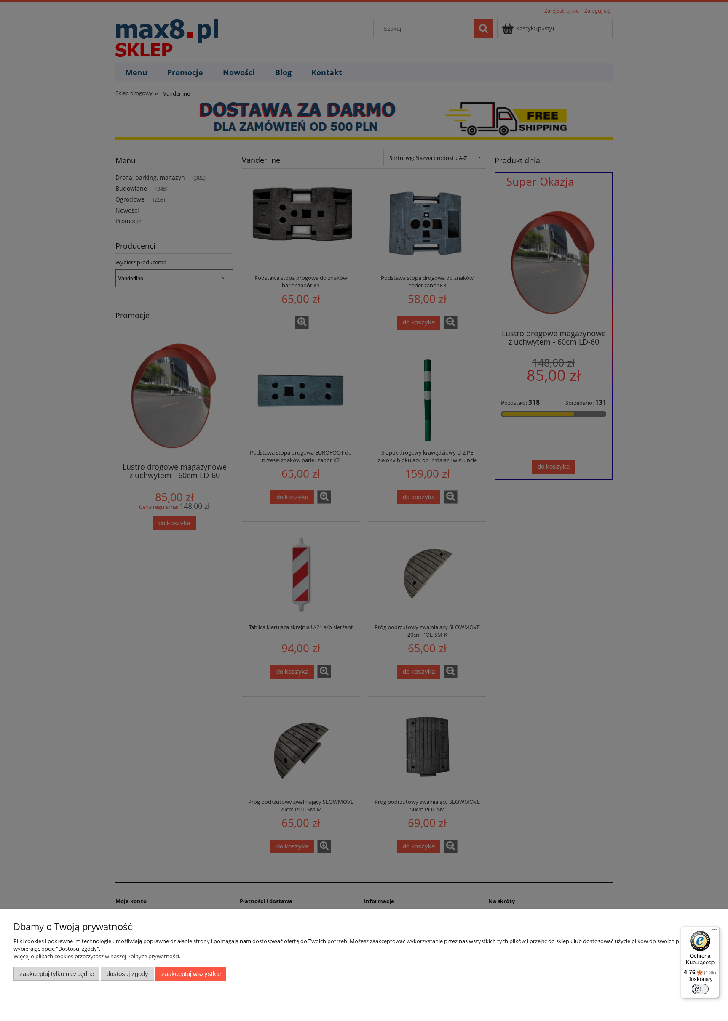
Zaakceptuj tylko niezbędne (56, 973)
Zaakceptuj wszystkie (191, 973)
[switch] (700, 989)
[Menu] (714, 931)
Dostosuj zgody (127, 973)
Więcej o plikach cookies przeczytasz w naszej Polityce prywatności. (96, 956)
